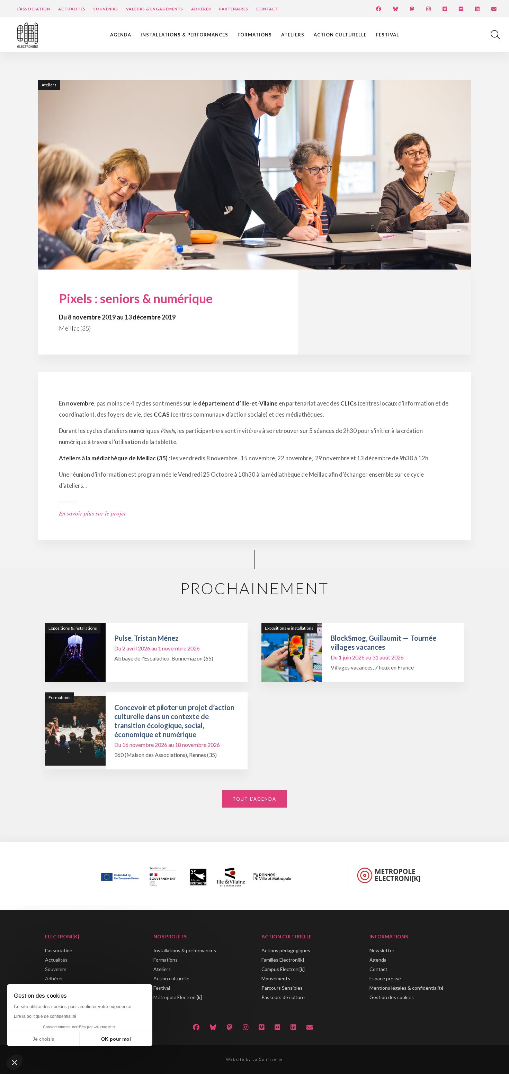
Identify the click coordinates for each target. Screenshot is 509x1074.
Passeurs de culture (283, 997)
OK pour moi (116, 1039)
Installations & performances (184, 34)
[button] (14, 1062)
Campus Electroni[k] (283, 969)
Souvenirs (105, 9)
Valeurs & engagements (154, 9)
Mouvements (275, 978)
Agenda (120, 34)
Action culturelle (340, 34)
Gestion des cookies (391, 997)
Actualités (72, 9)
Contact (267, 9)
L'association (58, 950)
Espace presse (385, 978)
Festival (387, 34)
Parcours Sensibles (282, 988)
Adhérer (201, 9)
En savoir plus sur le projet (92, 513)
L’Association (33, 9)
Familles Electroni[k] (282, 960)
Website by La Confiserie (254, 1059)
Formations (255, 34)
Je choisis (43, 1039)
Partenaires (233, 9)
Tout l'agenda (254, 799)
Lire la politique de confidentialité (45, 1016)
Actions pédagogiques (285, 950)
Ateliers (292, 34)
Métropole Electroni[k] (177, 997)
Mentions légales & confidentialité (406, 988)
